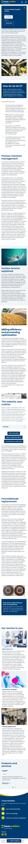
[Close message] (25, 8)
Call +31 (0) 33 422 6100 (13, 809)
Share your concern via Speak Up (16, 818)
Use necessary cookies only (14, 441)
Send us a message (12, 813)
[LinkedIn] (2, 834)
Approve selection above (13, 437)
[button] (22, 2)
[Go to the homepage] (10, 827)
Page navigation (15, 841)
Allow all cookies (14, 433)
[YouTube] (5, 834)
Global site (9, 23)
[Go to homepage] (8, 2)
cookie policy (19, 420)
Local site (8, 17)
